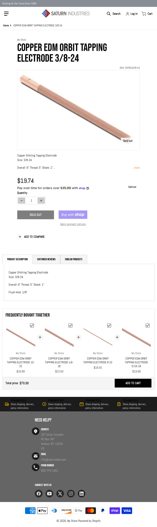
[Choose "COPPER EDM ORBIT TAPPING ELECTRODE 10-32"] (32, 325)
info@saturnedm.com (53, 460)
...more (136, 168)
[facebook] (39, 493)
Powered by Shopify (89, 521)
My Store (72, 521)
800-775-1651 (49, 471)
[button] (6, 14)
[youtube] (49, 493)
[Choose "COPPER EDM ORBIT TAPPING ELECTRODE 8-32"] (109, 325)
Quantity (22, 193)
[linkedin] (81, 493)
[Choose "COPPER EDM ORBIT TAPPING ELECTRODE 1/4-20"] (70, 325)
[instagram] (71, 493)
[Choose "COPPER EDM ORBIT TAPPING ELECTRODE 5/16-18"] (148, 325)
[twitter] (60, 493)
